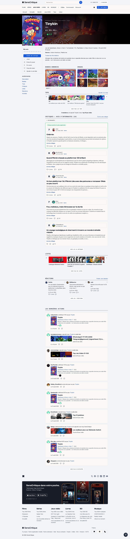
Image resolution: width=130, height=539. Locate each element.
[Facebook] (95, 476)
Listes (48, 254)
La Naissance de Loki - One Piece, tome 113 (86, 517)
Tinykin (68, 20)
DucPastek (54, 365)
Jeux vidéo (54, 20)
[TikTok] (101, 476)
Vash (57, 129)
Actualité (24, 519)
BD (81, 509)
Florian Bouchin (60, 175)
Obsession (25, 514)
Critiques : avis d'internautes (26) (61, 116)
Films (24, 509)
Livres (68, 509)
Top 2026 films (26, 511)
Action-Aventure (61, 20)
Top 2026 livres (69, 511)
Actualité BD (83, 520)
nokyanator (54, 315)
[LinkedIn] (104, 476)
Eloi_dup (53, 441)
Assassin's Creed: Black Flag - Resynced (58, 517)
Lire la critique (51, 143)
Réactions (49, 278)
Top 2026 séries (41, 511)
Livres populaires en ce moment (72, 521)
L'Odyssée (25, 516)
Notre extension (48, 532)
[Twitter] (92, 476)
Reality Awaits (98, 516)
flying (52, 426)
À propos (25, 532)
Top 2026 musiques (100, 511)
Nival (57, 201)
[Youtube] (107, 476)
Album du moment (99, 519)
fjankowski (54, 392)
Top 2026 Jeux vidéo (57, 511)
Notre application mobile (35, 532)
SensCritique (48, 20)
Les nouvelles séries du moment (43, 519)
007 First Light (55, 514)
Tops (47, 92)
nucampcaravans (56, 334)
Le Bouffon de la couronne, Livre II (70, 517)
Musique (97, 509)
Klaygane (53, 461)
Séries (39, 509)
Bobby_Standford (56, 384)
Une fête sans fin (85, 514)
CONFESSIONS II (99, 514)
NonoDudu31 (59, 152)
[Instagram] (98, 476)
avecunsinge (54, 350)
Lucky (38, 516)
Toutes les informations (52, 55)
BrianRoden (54, 412)
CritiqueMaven (59, 224)
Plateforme (64, 52)
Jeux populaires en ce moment (57, 521)
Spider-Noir (40, 514)
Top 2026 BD (83, 511)
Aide (54, 532)
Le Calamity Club (70, 514)
